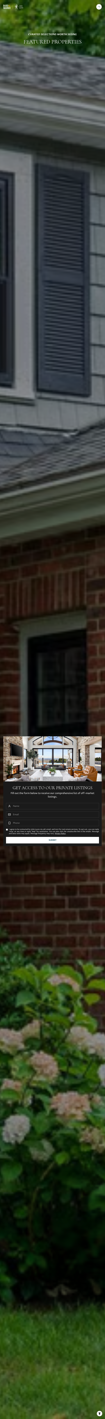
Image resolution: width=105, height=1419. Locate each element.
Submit (52, 840)
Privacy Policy (60, 833)
